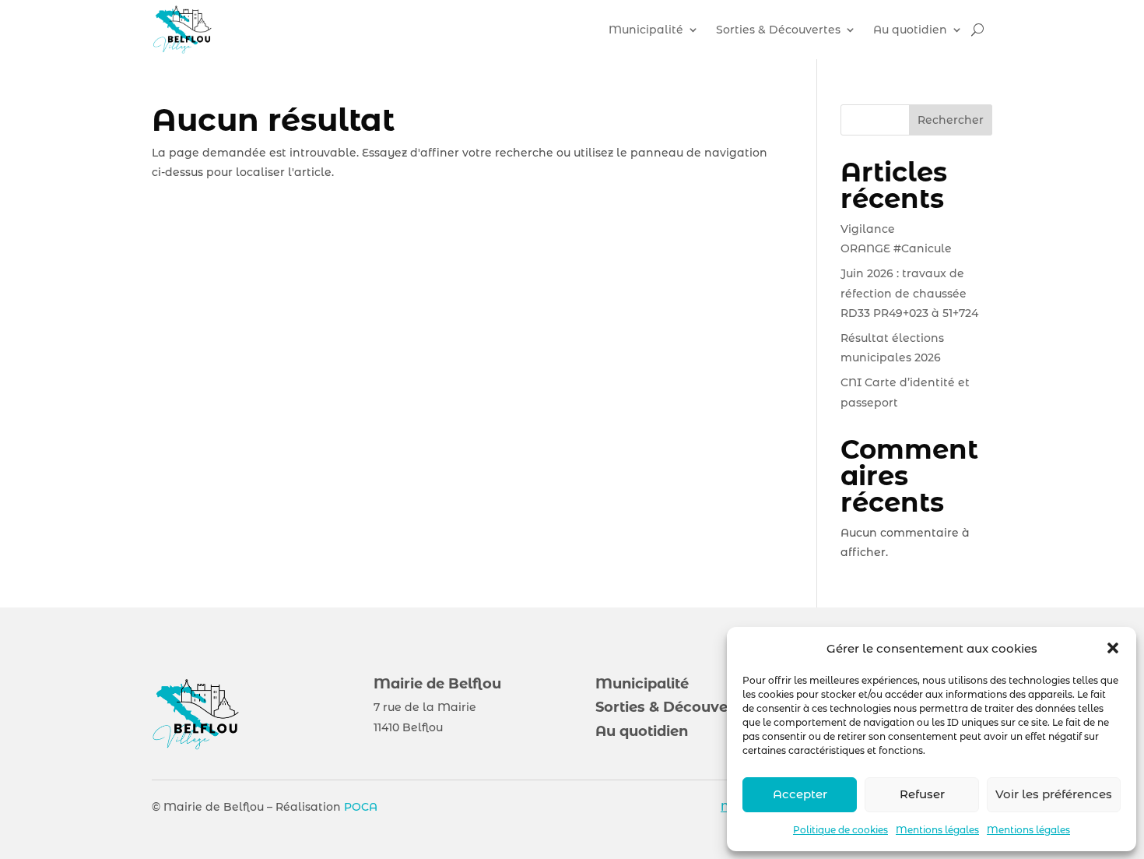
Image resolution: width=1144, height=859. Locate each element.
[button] (1113, 648)
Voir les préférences (1053, 794)
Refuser (922, 794)
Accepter (800, 794)
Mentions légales (937, 830)
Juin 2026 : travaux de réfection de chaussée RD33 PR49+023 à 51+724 (909, 292)
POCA (360, 807)
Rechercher (951, 120)
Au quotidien (910, 30)
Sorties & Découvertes (778, 30)
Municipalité (646, 30)
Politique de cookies (840, 830)
